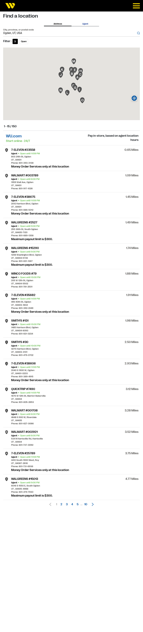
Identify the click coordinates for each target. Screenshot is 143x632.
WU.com (14, 136)
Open (24, 41)
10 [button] (85, 504)
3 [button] (67, 504)
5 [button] (77, 504)
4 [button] (72, 504)
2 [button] (61, 504)
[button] (92, 504)
